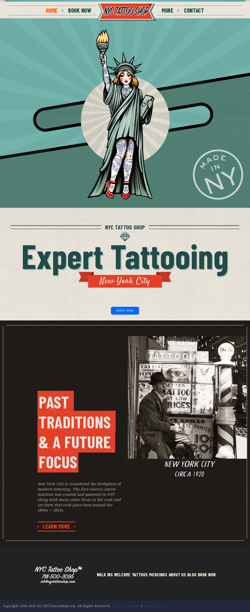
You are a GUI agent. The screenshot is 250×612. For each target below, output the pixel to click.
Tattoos (140, 574)
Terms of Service (126, 606)
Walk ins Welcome (113, 574)
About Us (177, 574)
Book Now (79, 10)
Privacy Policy (155, 606)
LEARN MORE (56, 526)
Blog (191, 574)
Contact (194, 10)
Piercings (158, 574)
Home (52, 10)
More (167, 10)
